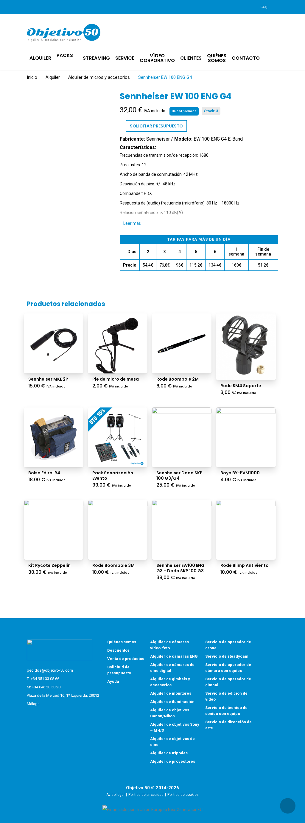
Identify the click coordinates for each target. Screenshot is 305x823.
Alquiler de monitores (170, 693)
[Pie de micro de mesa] (117, 343)
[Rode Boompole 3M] (117, 530)
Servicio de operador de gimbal (228, 682)
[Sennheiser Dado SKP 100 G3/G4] (181, 437)
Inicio (32, 77)
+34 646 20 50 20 (46, 687)
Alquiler (53, 77)
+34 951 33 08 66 (45, 678)
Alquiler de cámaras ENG (174, 656)
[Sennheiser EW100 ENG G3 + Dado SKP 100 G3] (181, 530)
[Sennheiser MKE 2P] (53, 343)
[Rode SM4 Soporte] (246, 346)
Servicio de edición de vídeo (226, 696)
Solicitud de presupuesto (119, 670)
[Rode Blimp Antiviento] (246, 530)
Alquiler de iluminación (172, 701)
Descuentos (118, 650)
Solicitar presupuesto (156, 126)
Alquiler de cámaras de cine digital (172, 667)
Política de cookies (183, 795)
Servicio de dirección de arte (228, 725)
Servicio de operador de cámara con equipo (228, 667)
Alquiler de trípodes (169, 753)
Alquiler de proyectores (172, 761)
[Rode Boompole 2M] (181, 343)
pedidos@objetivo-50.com (50, 670)
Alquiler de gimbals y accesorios (170, 682)
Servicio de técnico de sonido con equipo (226, 710)
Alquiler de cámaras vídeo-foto (169, 645)
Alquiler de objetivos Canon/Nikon (169, 713)
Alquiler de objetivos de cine (172, 741)
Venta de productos (125, 658)
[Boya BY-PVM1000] (246, 437)
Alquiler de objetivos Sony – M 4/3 (174, 727)
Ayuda (113, 681)
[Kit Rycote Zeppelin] (53, 530)
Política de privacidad (146, 795)
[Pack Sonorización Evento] (117, 437)
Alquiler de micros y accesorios (99, 77)
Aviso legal (115, 795)
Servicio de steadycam (226, 656)
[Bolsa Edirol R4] (53, 437)
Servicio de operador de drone (228, 645)
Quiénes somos (121, 642)
